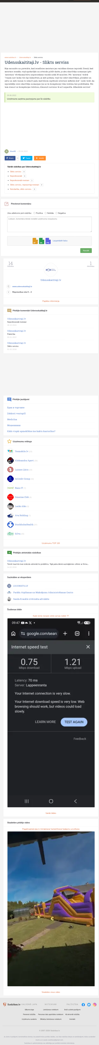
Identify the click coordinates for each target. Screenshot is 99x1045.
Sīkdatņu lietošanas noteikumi (50, 1019)
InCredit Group (22, 478)
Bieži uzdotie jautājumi (72, 1010)
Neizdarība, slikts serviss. (21, 189)
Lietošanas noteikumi (50, 1010)
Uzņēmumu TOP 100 (51, 543)
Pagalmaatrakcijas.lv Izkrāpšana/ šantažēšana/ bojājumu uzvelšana (50, 829)
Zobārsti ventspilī (16, 413)
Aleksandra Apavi (24, 460)
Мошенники (13, 425)
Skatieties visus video (51, 992)
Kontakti (72, 1019)
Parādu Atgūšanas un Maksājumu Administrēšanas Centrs (43, 592)
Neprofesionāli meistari (19, 180)
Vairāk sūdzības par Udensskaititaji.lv (24, 167)
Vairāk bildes (51, 813)
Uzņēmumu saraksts (29, 1019)
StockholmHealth (24, 524)
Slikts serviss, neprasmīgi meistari (24, 185)
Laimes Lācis (21, 469)
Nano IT (19, 488)
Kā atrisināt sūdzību (72, 1014)
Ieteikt (41, 158)
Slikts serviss (15, 171)
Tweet (28, 158)
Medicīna (12, 419)
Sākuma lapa (29, 1010)
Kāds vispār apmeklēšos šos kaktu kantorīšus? (31, 431)
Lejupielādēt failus (60, 241)
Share (11, 158)
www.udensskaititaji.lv (22, 286)
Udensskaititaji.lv (25, 57)
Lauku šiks (20, 506)
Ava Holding (21, 515)
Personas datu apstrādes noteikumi (50, 1014)
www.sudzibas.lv (10, 57)
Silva (17, 533)
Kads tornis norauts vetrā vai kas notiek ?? (51, 616)
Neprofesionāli (16, 176)
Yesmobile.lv (21, 451)
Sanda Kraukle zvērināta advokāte (31, 599)
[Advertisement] (49, 31)
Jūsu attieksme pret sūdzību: (19, 213)
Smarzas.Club (22, 497)
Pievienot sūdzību (29, 1014)
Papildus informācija (50, 301)
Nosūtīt (86, 250)
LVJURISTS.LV (20, 585)
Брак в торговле (15, 407)
